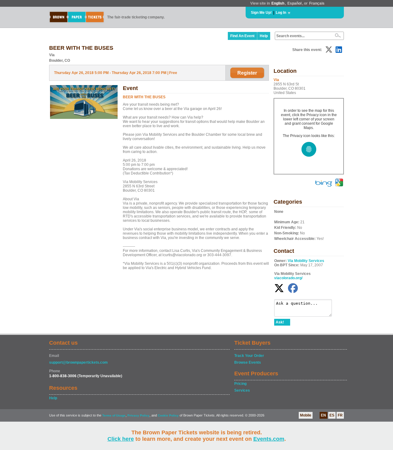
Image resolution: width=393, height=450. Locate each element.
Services (242, 390)
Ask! (280, 322)
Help (264, 36)
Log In (281, 12)
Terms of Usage (114, 415)
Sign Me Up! (261, 12)
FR (340, 415)
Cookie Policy (168, 415)
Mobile (305, 415)
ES (331, 415)
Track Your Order (249, 356)
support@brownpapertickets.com (78, 362)
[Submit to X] (329, 49)
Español (294, 3)
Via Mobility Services (306, 261)
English (277, 3)
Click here (120, 439)
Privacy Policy (138, 415)
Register (247, 73)
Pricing (240, 384)
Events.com (268, 439)
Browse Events (247, 362)
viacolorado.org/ (288, 278)
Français (317, 3)
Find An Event (242, 36)
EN (323, 415)
